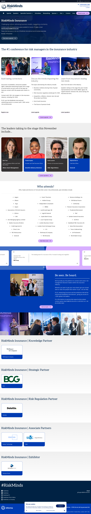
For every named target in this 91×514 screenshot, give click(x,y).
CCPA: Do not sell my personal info (80, 507)
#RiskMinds (12, 485)
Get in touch (45, 307)
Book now (81, 13)
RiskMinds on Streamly (9, 499)
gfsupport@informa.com (83, 492)
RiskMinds (5, 491)
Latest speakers (65, 112)
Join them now (44, 241)
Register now (4, 112)
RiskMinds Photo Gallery (9, 497)
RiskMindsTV (6, 495)
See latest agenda (8, 38)
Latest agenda (35, 112)
